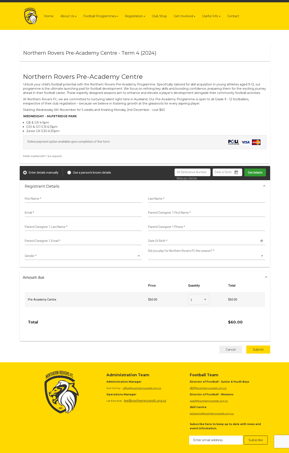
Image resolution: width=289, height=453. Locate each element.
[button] (145, 186)
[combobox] (83, 199)
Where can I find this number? (187, 179)
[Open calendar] (236, 172)
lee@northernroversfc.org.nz (145, 401)
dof (192, 388)
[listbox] (83, 256)
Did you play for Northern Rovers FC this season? (181, 250)
